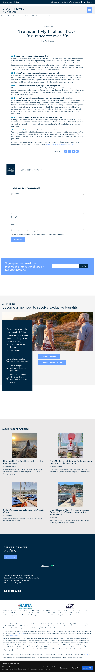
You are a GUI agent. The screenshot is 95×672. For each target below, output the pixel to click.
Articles (15, 16)
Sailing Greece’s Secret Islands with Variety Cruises (23, 511)
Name (13, 217)
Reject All (75, 668)
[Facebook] (5, 591)
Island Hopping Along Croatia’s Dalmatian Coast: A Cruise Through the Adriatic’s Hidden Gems (70, 512)
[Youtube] (16, 591)
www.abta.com (19, 633)
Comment (15, 193)
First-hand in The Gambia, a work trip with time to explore (23, 462)
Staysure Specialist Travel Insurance (59, 144)
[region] (47, 666)
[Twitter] (12, 591)
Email (13, 224)
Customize (64, 668)
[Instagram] (9, 591)
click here (86, 654)
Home (10, 16)
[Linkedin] (19, 591)
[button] (89, 10)
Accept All (87, 668)
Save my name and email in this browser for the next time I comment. (39, 235)
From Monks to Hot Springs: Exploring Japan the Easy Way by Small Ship (71, 462)
